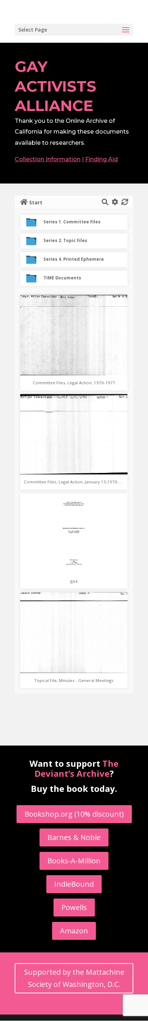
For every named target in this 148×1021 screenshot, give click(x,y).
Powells (74, 907)
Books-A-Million (74, 860)
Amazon (74, 931)
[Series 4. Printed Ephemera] (34, 258)
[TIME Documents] (34, 277)
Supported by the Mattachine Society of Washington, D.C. (74, 978)
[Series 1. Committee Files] (34, 221)
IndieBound (74, 884)
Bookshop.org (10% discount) (74, 814)
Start (35, 202)
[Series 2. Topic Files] (34, 239)
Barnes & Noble (74, 837)
